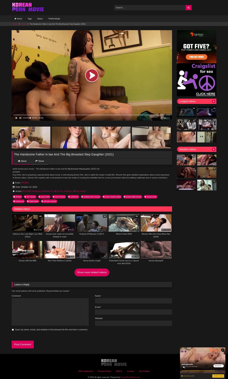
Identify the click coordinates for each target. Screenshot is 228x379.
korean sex (20, 201)
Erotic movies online (113, 197)
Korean (23, 24)
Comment (16, 296)
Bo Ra (25, 191)
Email (98, 307)
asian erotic (45, 197)
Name (98, 296)
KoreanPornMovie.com (130, 377)
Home (19, 19)
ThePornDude (54, 19)
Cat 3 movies (60, 197)
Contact (130, 371)
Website (99, 318)
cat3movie (74, 197)
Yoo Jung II (81, 191)
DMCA (119, 371)
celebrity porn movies (92, 197)
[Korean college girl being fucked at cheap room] (206, 160)
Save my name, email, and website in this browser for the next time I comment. (51, 329)
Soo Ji (71, 191)
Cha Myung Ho (37, 191)
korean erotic (152, 197)
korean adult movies (133, 197)
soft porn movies (50, 201)
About (23, 161)
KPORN (25, 183)
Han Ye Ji (50, 191)
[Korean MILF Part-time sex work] (206, 137)
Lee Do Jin (61, 191)
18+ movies (31, 197)
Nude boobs (33, 201)
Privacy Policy (104, 371)
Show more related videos (92, 272)
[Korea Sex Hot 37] (186, 137)
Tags (30, 19)
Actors (40, 19)
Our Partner (144, 371)
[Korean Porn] (28, 7)
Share (41, 161)
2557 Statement (85, 371)
